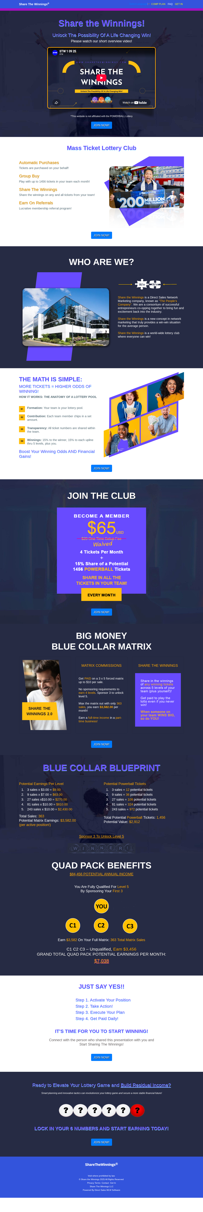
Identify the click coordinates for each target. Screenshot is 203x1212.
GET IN (179, 4)
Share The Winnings (34, 4)
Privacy (90, 1183)
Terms (97, 1183)
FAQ (170, 4)
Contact (105, 1183)
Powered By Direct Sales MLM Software (101, 1190)
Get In (113, 1183)
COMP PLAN (158, 4)
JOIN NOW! (102, 125)
